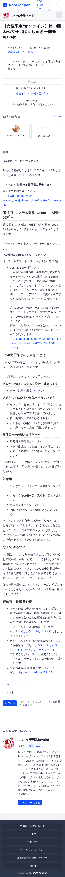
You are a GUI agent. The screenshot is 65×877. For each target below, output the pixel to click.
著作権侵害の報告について (32, 857)
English (32, 865)
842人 (22, 746)
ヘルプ (32, 834)
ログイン (10, 703)
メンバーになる (31, 802)
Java (38, 746)
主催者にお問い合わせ (32, 826)
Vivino (36, 390)
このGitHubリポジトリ (37, 631)
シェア (9, 684)
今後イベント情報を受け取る (32, 93)
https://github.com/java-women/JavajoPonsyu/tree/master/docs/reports (32, 200)
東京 (31, 746)
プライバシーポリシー (32, 849)
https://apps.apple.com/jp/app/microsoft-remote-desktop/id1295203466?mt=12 (35, 343)
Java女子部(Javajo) (24, 15)
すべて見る (56, 115)
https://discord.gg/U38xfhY (35, 672)
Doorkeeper (40, 872)
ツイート (23, 684)
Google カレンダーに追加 (20, 51)
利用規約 (32, 841)
